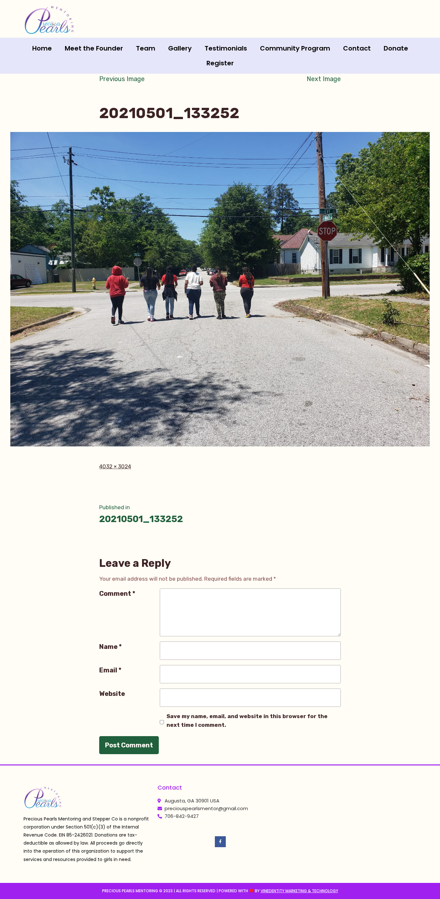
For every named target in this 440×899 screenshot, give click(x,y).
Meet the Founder (94, 48)
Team (145, 48)
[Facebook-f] (220, 841)
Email (110, 670)
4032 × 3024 (115, 466)
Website (112, 694)
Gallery (180, 48)
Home (42, 48)
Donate (396, 48)
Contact (357, 48)
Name (110, 647)
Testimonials (226, 48)
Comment (117, 593)
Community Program (295, 48)
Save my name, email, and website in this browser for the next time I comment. (247, 720)
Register (220, 63)
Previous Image (122, 79)
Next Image (324, 79)
